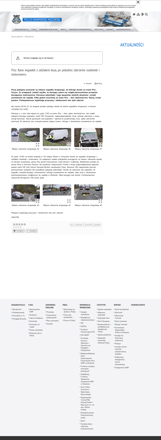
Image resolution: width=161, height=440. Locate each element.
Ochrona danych (138, 305)
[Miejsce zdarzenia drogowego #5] (88, 193)
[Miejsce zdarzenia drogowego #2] (25, 137)
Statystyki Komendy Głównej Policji (103, 341)
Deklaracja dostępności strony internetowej (120, 361)
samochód (88, 225)
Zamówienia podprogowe (51, 317)
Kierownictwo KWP (34, 311)
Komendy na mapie (34, 326)
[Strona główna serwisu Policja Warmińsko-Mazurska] (134, 14)
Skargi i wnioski (121, 325)
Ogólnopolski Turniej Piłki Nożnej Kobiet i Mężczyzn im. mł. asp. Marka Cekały (87, 404)
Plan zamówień (53, 321)
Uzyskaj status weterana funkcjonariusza (87, 427)
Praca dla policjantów (68, 317)
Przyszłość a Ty (18, 316)
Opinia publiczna (104, 335)
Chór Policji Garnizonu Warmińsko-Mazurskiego (86, 391)
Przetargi (50, 313)
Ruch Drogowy (104, 322)
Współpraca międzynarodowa (87, 319)
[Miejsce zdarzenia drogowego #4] (57, 193)
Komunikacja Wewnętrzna (85, 306)
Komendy (33, 322)
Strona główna (17, 37)
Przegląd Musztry (19, 320)
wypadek (97, 225)
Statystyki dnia (103, 319)
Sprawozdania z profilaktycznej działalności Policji (104, 328)
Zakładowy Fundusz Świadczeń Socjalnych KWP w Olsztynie (87, 380)
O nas (30, 305)
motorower (79, 225)
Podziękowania (18, 313)
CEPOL (84, 327)
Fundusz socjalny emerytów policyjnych (88, 369)
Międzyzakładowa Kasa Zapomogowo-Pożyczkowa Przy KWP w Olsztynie (88, 359)
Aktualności (29, 37)
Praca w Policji (69, 321)
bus (72, 225)
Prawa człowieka (36, 331)
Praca (65, 305)
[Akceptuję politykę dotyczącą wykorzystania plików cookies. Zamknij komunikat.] (138, 2)
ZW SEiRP (85, 336)
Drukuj (99, 83)
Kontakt (50, 325)
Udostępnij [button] (20, 231)
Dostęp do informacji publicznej (119, 338)
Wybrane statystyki (101, 314)
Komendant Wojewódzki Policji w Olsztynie (122, 330)
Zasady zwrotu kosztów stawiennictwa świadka (121, 351)
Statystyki (101, 305)
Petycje (118, 344)
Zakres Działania (36, 319)
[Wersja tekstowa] (142, 14)
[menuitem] (21, 29)
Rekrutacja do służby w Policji (69, 311)
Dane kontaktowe (122, 310)
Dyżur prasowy (121, 322)
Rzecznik (118, 313)
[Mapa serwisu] (138, 14)
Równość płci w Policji (35, 335)
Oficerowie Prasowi (119, 317)
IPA (82, 324)
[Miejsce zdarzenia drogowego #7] (88, 137)
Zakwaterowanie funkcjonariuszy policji (87, 415)
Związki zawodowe (85, 314)
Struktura (33, 316)
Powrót (89, 83)
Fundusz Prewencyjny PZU (88, 331)
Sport (83, 422)
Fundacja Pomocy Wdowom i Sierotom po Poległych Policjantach (85, 345)
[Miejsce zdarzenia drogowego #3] (25, 193)
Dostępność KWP (122, 368)
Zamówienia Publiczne (50, 306)
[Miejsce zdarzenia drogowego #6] (57, 137)
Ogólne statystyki (104, 310)
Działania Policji (18, 305)
